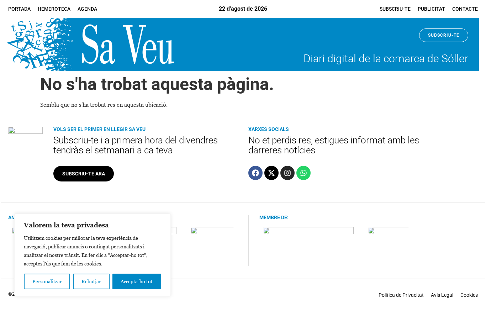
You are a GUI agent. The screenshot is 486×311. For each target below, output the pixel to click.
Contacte (465, 9)
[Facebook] (255, 173)
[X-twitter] (271, 173)
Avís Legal (442, 295)
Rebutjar (91, 281)
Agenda (87, 9)
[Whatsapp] (303, 173)
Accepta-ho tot (137, 281)
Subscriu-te (395, 9)
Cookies (469, 295)
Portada (19, 9)
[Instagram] (287, 173)
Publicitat (431, 9)
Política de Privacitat (401, 295)
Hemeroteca (54, 9)
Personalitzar (47, 281)
